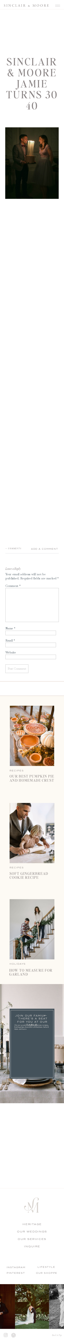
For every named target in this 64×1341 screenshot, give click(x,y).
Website (10, 652)
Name (10, 628)
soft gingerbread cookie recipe (29, 875)
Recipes (17, 867)
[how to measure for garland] (32, 929)
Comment (13, 586)
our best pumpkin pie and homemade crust (32, 778)
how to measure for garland (31, 972)
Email (10, 640)
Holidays (18, 964)
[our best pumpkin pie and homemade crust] (32, 736)
